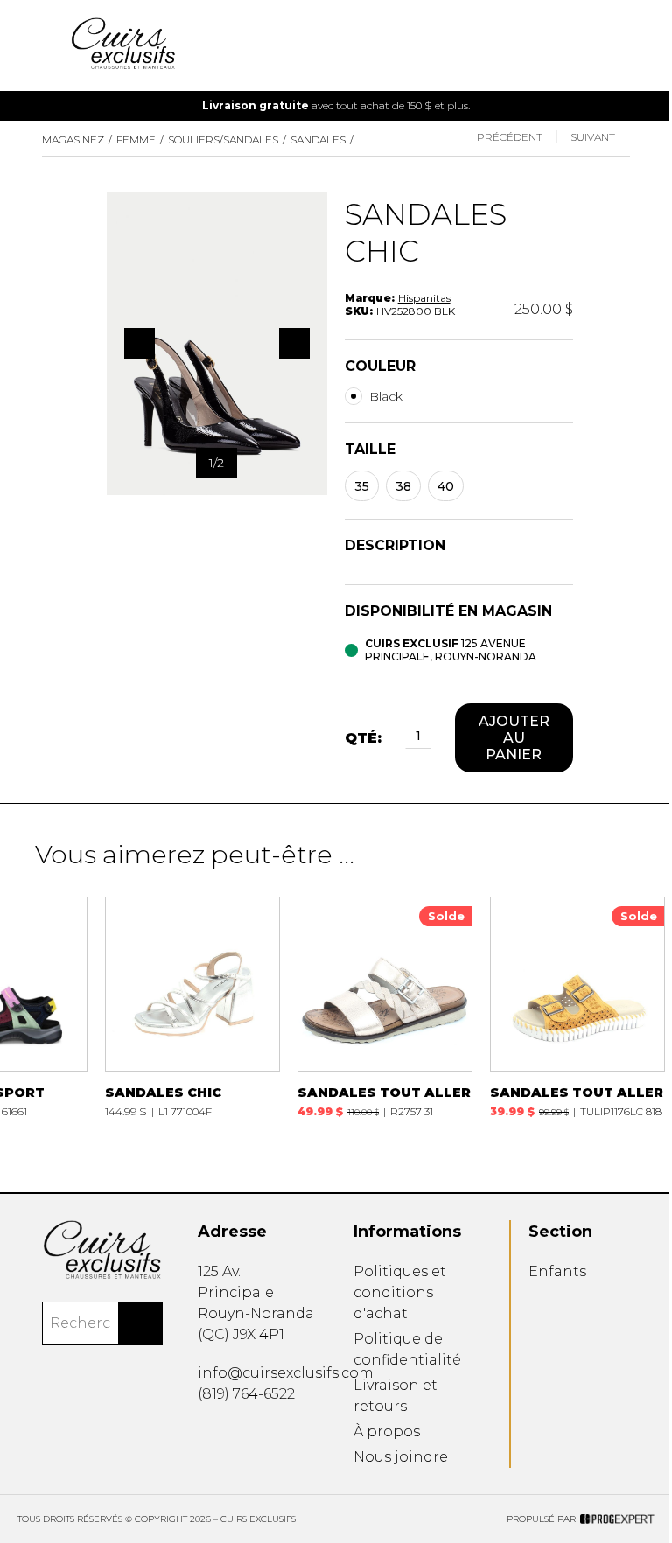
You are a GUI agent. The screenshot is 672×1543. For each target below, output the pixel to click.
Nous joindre (401, 1457)
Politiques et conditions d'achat (400, 1292)
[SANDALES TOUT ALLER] (385, 1007)
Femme (136, 139)
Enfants (557, 1271)
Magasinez (73, 139)
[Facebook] (204, 1433)
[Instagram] (229, 1433)
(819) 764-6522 (246, 1394)
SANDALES (318, 139)
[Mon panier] (625, 46)
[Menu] (47, 46)
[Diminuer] (395, 738)
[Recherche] (569, 46)
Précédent (509, 136)
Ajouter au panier (514, 738)
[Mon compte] (597, 46)
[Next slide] (625, 106)
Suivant (592, 136)
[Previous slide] (47, 106)
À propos (387, 1431)
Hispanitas (424, 297)
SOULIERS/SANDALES (223, 139)
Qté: (363, 738)
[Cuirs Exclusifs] (102, 1250)
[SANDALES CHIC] (192, 1007)
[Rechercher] (141, 1323)
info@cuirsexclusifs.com (286, 1373)
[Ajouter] (441, 738)
